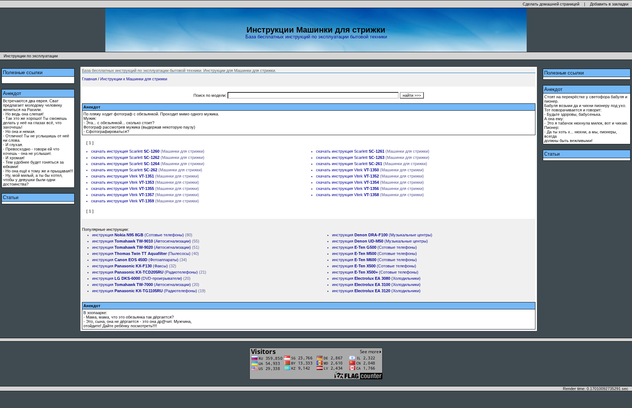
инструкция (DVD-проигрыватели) (137, 278)
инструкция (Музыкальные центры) (382, 235)
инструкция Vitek (355, 170)
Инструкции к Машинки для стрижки (133, 79)
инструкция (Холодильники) (376, 278)
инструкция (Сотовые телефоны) (138, 235)
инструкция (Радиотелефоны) (145, 272)
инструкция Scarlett (133, 151)
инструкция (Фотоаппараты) (135, 260)
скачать (98, 151)
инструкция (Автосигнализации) (141, 241)
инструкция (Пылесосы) (141, 253)
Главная (89, 79)
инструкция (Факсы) (130, 266)
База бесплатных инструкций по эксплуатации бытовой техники (316, 36)
